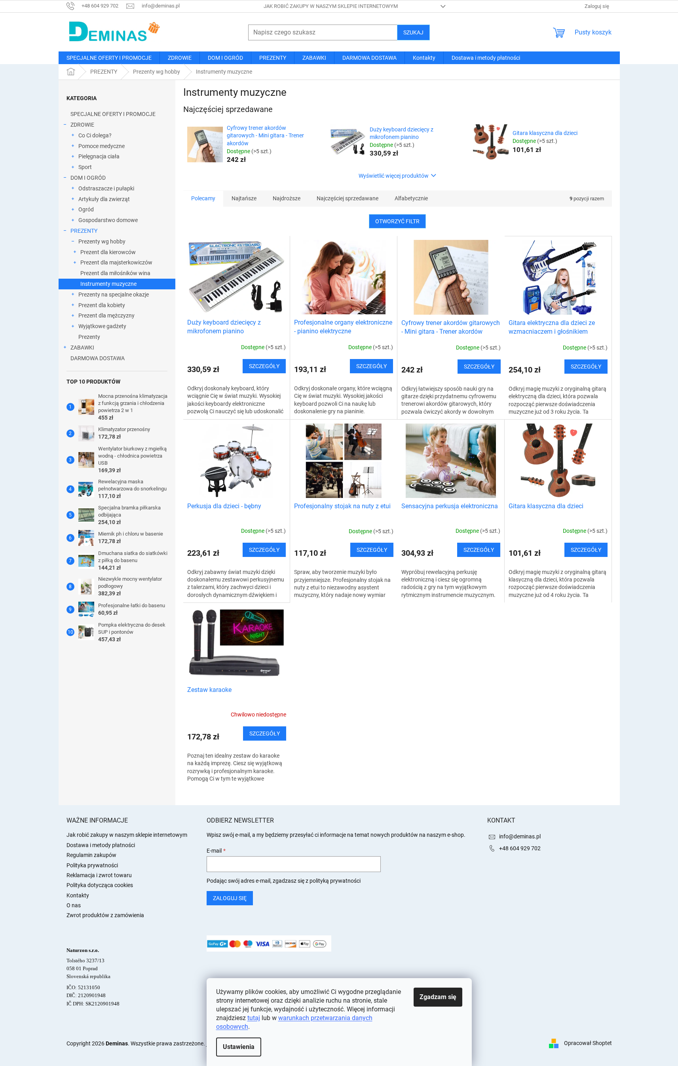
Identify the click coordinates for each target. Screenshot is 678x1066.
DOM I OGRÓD (88, 178)
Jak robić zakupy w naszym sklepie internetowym (331, 6)
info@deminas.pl (520, 836)
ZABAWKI (82, 347)
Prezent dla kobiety (101, 305)
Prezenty (89, 337)
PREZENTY (83, 231)
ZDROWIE (82, 125)
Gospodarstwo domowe (108, 220)
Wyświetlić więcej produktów (394, 176)
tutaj (253, 1018)
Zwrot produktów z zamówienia (105, 915)
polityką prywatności (335, 881)
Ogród (86, 209)
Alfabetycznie (411, 198)
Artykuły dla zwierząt (104, 199)
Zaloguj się (230, 898)
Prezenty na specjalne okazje (113, 294)
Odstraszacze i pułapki (106, 188)
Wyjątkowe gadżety (102, 326)
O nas (73, 905)
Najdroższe (286, 198)
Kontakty (77, 895)
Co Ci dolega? (95, 135)
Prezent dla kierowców (108, 252)
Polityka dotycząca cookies (99, 885)
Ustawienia (238, 1047)
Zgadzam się (438, 997)
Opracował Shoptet (588, 1043)
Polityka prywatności (92, 865)
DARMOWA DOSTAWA (97, 358)
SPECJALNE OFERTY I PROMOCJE (113, 114)
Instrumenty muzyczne (108, 284)
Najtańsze (244, 198)
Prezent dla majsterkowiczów (116, 262)
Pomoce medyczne (101, 146)
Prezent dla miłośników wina (115, 273)
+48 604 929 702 (520, 848)
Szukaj (413, 32)
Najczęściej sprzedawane (347, 198)
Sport (85, 167)
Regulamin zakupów (91, 855)
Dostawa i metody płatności (100, 845)
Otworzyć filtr (397, 221)
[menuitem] (109, 57)
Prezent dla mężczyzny (106, 315)
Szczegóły (264, 366)
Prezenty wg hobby (101, 241)
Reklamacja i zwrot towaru (99, 875)
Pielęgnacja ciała (99, 156)
